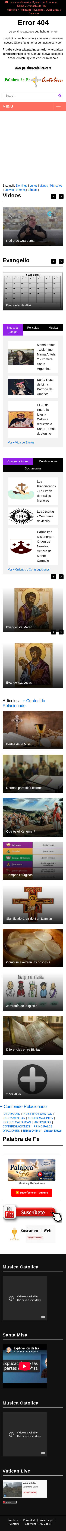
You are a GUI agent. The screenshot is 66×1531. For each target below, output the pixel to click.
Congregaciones (17, 461)
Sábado (32, 189)
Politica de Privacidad (31, 9)
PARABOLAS (11, 1113)
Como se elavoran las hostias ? (28, 962)
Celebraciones (48, 461)
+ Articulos (13, 1093)
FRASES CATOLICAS (17, 1122)
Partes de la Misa (18, 744)
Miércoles (56, 185)
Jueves (9, 189)
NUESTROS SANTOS (37, 1113)
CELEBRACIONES (40, 1117)
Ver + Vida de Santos (21, 442)
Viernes (21, 189)
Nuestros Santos (12, 329)
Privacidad (29, 1520)
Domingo (21, 185)
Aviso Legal (52, 9)
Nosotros (12, 9)
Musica (53, 327)
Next (61, 196)
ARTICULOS (42, 1122)
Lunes (33, 185)
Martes (43, 185)
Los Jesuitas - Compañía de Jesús (46, 516)
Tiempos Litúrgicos (19, 875)
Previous (53, 196)
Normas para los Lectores (24, 788)
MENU (8, 106)
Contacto (34, 13)
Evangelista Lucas (19, 682)
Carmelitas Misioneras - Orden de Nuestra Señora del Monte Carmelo (45, 546)
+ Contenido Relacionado (24, 703)
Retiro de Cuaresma (20, 240)
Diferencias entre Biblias (23, 1049)
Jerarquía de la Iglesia (21, 1006)
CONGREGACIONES (17, 1126)
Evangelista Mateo (19, 627)
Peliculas (33, 327)
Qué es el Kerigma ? (20, 831)
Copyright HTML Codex (38, 1523)
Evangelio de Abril (19, 305)
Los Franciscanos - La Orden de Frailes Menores (46, 491)
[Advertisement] (33, 146)
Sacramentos (33, 468)
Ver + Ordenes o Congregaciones (29, 569)
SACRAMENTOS (14, 1117)
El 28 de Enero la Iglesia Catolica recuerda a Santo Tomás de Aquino (46, 419)
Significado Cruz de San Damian (29, 918)
